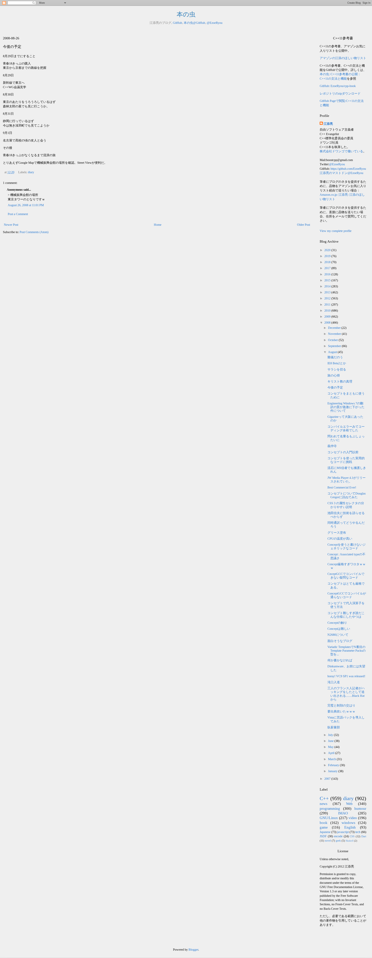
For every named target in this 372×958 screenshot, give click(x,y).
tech (357, 832)
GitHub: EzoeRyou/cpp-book (338, 86)
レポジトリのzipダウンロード (340, 93)
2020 (327, 250)
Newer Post (11, 224)
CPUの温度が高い (339, 538)
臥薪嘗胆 (333, 727)
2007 (327, 778)
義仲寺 (332, 446)
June (331, 741)
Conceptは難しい (338, 628)
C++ (324, 798)
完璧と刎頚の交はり (341, 705)
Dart (363, 836)
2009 (327, 316)
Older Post (303, 224)
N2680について (337, 634)
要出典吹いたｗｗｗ (341, 711)
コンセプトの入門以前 (342, 452)
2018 (327, 262)
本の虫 (186, 14)
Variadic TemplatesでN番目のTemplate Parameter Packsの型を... (346, 650)
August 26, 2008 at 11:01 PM (26, 205)
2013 (327, 292)
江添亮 (328, 123)
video (353, 818)
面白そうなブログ (339, 641)
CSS (352, 836)
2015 (327, 280)
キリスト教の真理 (339, 381)
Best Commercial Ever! (341, 487)
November (335, 333)
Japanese (325, 832)
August (333, 352)
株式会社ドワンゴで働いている (341, 151)
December (334, 327)
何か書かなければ (339, 660)
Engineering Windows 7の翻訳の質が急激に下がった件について (345, 407)
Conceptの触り (337, 622)
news (323, 804)
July (331, 735)
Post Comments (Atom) (34, 232)
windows (348, 823)
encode (338, 836)
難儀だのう (335, 357)
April (331, 753)
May (331, 747)
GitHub (177, 22)
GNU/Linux (329, 818)
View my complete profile (335, 231)
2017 (327, 268)
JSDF (323, 836)
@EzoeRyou (214, 22)
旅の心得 (333, 375)
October (333, 340)
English (350, 827)
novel (328, 840)
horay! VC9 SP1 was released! (346, 676)
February (334, 765)
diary (31, 172)
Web (349, 804)
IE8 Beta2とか (336, 363)
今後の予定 (335, 387)
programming (330, 808)
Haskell (350, 840)
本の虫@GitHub (194, 22)
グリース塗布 (336, 532)
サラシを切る (336, 369)
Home (157, 224)
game (324, 827)
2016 (327, 274)
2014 (327, 286)
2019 (327, 256)
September (335, 346)
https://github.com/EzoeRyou (348, 168)
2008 (327, 322)
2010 (327, 310)
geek (338, 840)
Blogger (193, 949)
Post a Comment (18, 214)
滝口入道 (333, 682)
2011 (327, 304)
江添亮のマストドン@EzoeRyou (341, 173)
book (323, 823)
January (333, 771)
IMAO (343, 813)
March (332, 759)
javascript (343, 832)
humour (360, 808)
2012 (327, 298)
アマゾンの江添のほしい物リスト (343, 58)
